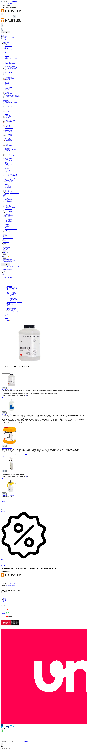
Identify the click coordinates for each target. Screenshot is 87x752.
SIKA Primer (13, 298)
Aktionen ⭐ (7, 320)
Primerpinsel (12, 300)
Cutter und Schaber (11, 304)
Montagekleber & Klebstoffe (13, 287)
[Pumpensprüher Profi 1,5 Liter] (11, 491)
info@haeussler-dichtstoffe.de (7, 587)
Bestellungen (26, 37)
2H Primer (12, 297)
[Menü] (2, 14)
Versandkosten (24, 741)
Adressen (15, 37)
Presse (4, 596)
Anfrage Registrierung (8, 603)
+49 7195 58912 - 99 (11, 3)
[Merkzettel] (1, 28)
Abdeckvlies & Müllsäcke (12, 311)
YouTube (2, 616)
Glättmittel (12, 294)
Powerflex (9, 291)
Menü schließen (6, 32)
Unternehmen (7, 316)
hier (26, 395)
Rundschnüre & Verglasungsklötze (14, 302)
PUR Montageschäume (12, 288)
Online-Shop (7, 284)
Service (6, 314)
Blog (6, 315)
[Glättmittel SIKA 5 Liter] (9, 444)
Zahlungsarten (20, 37)
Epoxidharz (9, 303)
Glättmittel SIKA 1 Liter (7, 389)
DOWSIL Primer (13, 299)
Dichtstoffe (9, 286)
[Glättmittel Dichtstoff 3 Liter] (11, 410)
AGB (4, 600)
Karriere (6, 318)
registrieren (5, 36)
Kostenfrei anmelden (5, 571)
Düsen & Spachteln (11, 306)
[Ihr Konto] (2, 30)
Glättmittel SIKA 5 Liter (7, 448)
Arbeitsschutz (10, 310)
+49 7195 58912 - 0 (14, 1)
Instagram (3, 609)
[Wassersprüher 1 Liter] (11, 469)
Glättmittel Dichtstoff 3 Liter (8, 414)
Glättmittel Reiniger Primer (13, 293)
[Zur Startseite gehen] (11, 12)
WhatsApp (3, 613)
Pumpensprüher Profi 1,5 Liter (8, 495)
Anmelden (3, 35)
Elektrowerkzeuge (11, 309)
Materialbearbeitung (11, 305)
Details (3, 397)
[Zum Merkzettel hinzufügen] (4, 388)
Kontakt (6, 319)
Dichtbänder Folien (11, 289)
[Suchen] (14, 16)
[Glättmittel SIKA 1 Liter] (11, 386)
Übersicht (3, 37)
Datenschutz (6, 599)
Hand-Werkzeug (10, 313)
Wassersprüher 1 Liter (6, 472)
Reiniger (12, 295)
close (5, 43)
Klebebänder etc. (11, 292)
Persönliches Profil (9, 37)
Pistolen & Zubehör (11, 308)
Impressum (5, 601)
